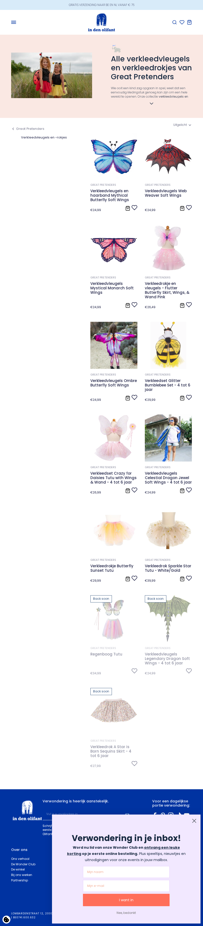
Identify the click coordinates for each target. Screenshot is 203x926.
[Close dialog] (194, 821)
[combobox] (182, 125)
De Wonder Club (23, 864)
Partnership (19, 880)
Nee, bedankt (126, 913)
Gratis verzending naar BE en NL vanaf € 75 (101, 5)
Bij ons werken (21, 875)
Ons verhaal (20, 859)
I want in (126, 900)
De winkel (18, 869)
